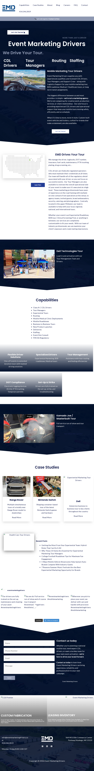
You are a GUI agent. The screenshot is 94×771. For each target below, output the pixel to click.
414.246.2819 (25, 11)
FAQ (76, 5)
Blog (58, 5)
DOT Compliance (15, 382)
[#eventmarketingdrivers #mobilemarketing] (58, 606)
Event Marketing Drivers (70, 681)
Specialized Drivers (46, 354)
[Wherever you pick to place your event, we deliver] (82, 606)
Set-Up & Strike (46, 382)
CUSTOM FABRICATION (16, 716)
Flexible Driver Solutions (15, 356)
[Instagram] (42, 746)
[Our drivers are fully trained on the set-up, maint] (12, 606)
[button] (6, 80)
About (49, 5)
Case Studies (38, 5)
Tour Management (77, 354)
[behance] (47, 746)
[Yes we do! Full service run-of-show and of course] (35, 606)
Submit (9, 678)
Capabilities (24, 5)
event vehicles (53, 120)
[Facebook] (51, 746)
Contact (84, 5)
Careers (67, 5)
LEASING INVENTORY (61, 715)
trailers (65, 120)
